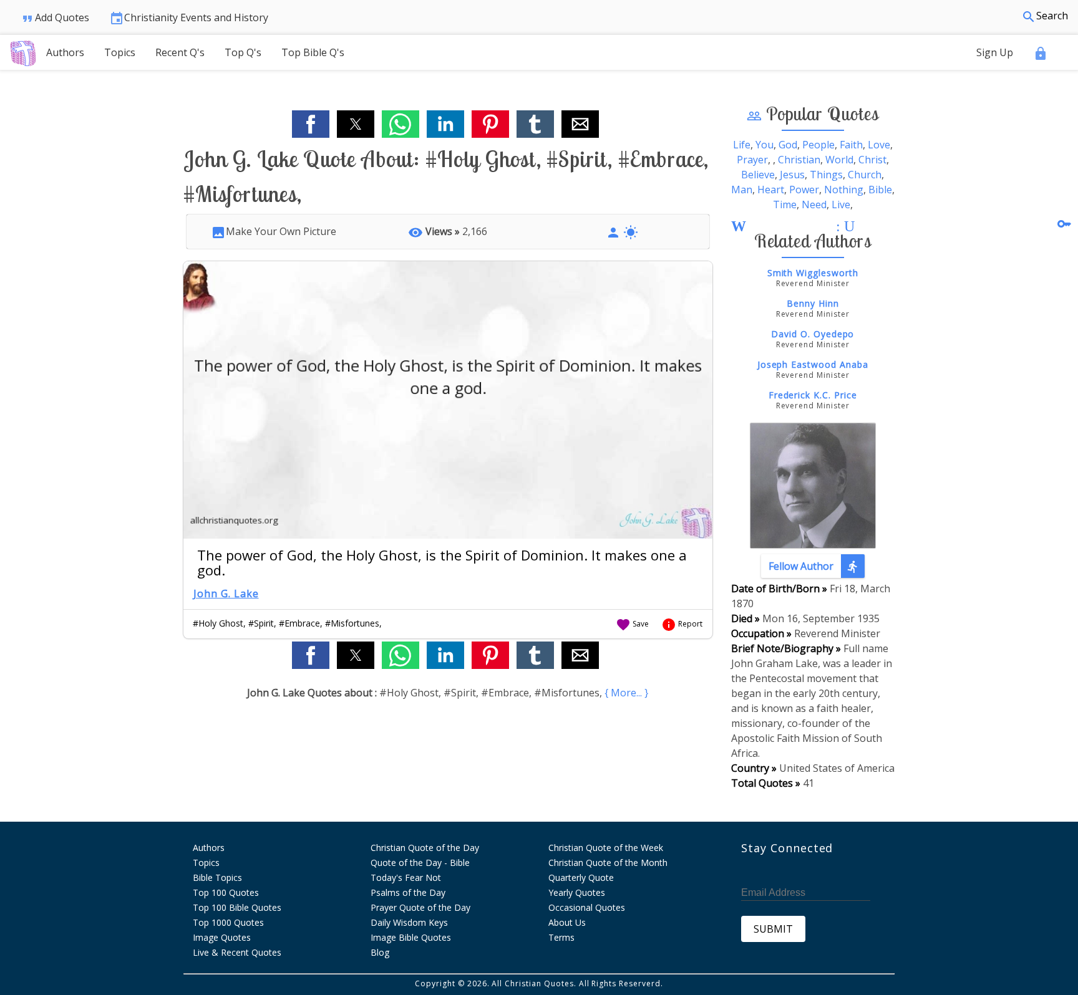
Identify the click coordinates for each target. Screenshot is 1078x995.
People (818, 144)
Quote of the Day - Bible (420, 862)
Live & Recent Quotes (237, 952)
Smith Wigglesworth (812, 273)
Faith (851, 144)
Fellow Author (814, 566)
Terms (561, 937)
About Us (567, 922)
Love (879, 144)
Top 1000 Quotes (228, 922)
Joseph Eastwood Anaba (812, 364)
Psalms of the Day (408, 892)
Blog (380, 952)
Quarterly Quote (581, 877)
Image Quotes (222, 937)
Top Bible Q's (312, 52)
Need (814, 204)
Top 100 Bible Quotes (237, 907)
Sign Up (994, 52)
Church (864, 174)
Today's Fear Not (406, 877)
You (764, 144)
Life (741, 144)
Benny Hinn (813, 303)
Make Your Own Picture (273, 231)
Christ (872, 159)
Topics (119, 52)
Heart (770, 189)
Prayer (752, 159)
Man (741, 189)
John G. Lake (226, 593)
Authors (65, 52)
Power (804, 189)
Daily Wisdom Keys (409, 922)
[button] (310, 124)
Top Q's (243, 52)
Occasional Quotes (586, 907)
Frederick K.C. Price (813, 395)
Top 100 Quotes (226, 892)
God (788, 144)
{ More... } (626, 692)
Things (826, 174)
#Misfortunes (352, 623)
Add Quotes (54, 18)
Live (841, 204)
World (839, 159)
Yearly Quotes (576, 892)
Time (785, 204)
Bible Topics (217, 877)
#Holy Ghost (218, 623)
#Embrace (299, 623)
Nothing (843, 189)
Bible (880, 189)
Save (632, 623)
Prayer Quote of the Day (420, 907)
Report (681, 623)
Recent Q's (180, 52)
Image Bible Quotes (411, 937)
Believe (758, 174)
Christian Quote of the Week (605, 847)
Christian (799, 159)
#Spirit (261, 623)
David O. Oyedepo (812, 334)
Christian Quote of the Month (608, 862)
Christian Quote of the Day (425, 847)
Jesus (792, 174)
